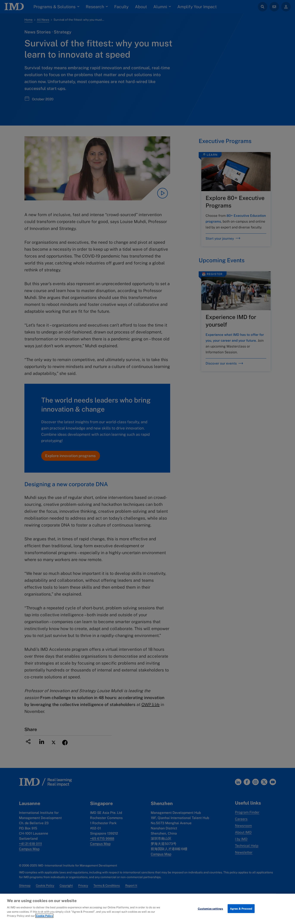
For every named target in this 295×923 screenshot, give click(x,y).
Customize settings (210, 908)
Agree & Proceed (241, 908)
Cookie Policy (44, 915)
